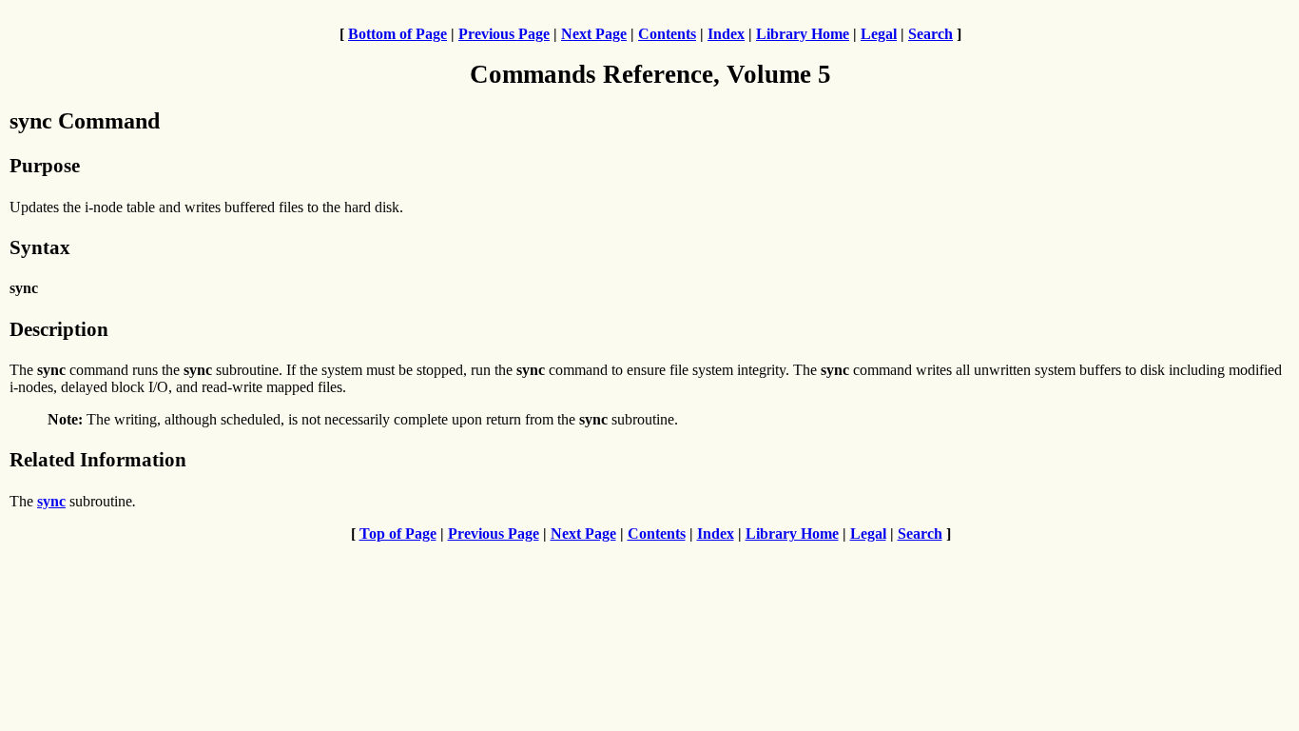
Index (726, 34)
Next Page (594, 34)
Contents (667, 34)
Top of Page (397, 533)
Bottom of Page (397, 34)
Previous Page (504, 34)
